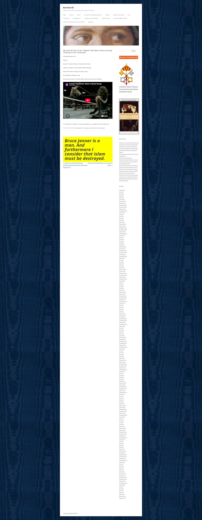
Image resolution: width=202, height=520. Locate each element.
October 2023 (122, 254)
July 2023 (121, 260)
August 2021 (122, 303)
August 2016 (122, 417)
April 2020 (121, 333)
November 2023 (123, 252)
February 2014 (122, 473)
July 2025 (121, 214)
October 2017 (122, 390)
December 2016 (123, 409)
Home (64, 15)
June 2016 (121, 420)
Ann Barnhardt (101, 128)
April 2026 (121, 197)
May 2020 (121, 332)
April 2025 (121, 220)
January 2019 (122, 362)
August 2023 (122, 258)
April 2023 (121, 265)
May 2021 (121, 309)
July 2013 (121, 487)
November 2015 (123, 434)
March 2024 (122, 245)
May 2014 (121, 468)
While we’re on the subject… (126, 158)
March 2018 (122, 381)
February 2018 (122, 383)
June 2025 (121, 216)
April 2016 (121, 424)
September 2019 (123, 347)
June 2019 (121, 352)
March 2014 (122, 471)
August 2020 (122, 326)
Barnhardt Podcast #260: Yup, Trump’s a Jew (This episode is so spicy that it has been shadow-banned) (128, 161)
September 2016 (123, 415)
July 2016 (121, 418)
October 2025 (122, 209)
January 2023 (122, 271)
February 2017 (122, 405)
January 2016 (122, 430)
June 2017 (121, 398)
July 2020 (121, 328)
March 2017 (122, 403)
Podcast (71, 15)
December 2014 (123, 454)
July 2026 (121, 192)
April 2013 (121, 492)
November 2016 (123, 411)
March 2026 (122, 199)
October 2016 (122, 413)
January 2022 (122, 294)
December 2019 (123, 341)
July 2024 (121, 237)
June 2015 (121, 443)
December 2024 (123, 228)
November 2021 (123, 298)
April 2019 (121, 356)
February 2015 (122, 451)
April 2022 (121, 288)
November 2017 (123, 388)
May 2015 (121, 445)
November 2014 (123, 456)
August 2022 (122, 281)
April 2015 (121, 447)
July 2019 (121, 350)
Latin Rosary (66, 18)
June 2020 (121, 330)
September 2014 (123, 460)
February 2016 (122, 428)
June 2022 (121, 284)
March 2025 (122, 222)
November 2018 (123, 366)
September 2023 (123, 256)
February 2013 (122, 496)
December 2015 (123, 432)
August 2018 (122, 371)
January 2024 (122, 248)
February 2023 (122, 269)
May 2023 (121, 263)
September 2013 (123, 483)
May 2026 (121, 195)
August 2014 (122, 462)
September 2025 (123, 211)
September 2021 (123, 301)
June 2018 (121, 375)
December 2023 (123, 250)
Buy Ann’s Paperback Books (120, 18)
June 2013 (121, 488)
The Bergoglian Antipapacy (91, 18)
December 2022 (123, 273)
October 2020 (122, 322)
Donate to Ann (106, 18)
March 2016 (122, 426)
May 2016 (121, 422)
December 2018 (123, 364)
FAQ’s (129, 15)
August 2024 (122, 235)
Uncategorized (78, 128)
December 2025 (123, 205)
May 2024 (121, 241)
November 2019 (123, 343)
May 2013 (121, 490)
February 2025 (122, 224)
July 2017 (121, 396)
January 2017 (122, 407)
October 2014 (122, 458)
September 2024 (123, 233)
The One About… (77, 18)
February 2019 (122, 360)
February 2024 (122, 246)
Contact (107, 15)
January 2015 (122, 453)
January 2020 (122, 339)
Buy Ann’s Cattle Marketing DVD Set (93, 15)
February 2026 (122, 201)
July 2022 (121, 282)
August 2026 (122, 190)
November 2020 (123, 320)
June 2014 (121, 466)
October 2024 (122, 231)
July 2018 (121, 373)
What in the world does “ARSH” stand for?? (74, 22)
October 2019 (122, 345)
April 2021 (121, 311)
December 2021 (123, 296)
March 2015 (122, 449)
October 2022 (122, 277)
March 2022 (122, 290)
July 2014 (121, 464)
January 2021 (122, 316)
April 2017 (121, 401)
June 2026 (121, 194)
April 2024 (121, 243)
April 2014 (121, 470)
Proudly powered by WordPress (70, 513)
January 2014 (122, 475)
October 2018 (122, 367)
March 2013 (122, 494)
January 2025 (122, 226)
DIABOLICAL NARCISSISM (118, 15)
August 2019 (122, 349)
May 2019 (121, 354)
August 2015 (122, 439)
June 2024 (121, 239)
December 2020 (123, 318)
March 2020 (122, 335)
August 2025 (122, 212)
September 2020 (123, 324)
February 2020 (122, 337)
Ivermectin (90, 22)
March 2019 (122, 358)
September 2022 (123, 279)
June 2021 (121, 307)
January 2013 (122, 498)
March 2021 (122, 313)
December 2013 (123, 477)
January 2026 (122, 203)
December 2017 (123, 386)
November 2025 (123, 207)
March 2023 (122, 267)
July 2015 (121, 441)
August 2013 (122, 485)
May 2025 (121, 218)
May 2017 (121, 400)
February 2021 (122, 315)
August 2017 (122, 394)
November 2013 (123, 479)
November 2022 (123, 275)
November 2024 (123, 229)
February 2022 (122, 292)
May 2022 (121, 286)
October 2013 (122, 481)
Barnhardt (68, 7)
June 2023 (121, 262)
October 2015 (122, 436)
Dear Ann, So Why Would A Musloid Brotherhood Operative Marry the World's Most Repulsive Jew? (75, 165)
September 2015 (123, 437)
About (78, 15)
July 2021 (121, 305)
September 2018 (123, 369)
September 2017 (123, 392)
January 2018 (122, 384)
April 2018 (121, 379)
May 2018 (121, 377)
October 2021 (122, 299)
